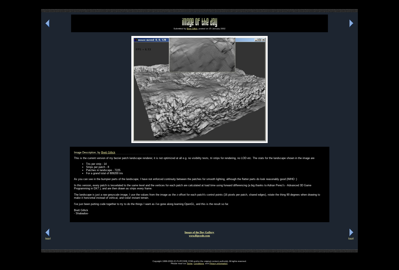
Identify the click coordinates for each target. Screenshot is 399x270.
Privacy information (218, 263)
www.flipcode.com (199, 235)
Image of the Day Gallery (199, 232)
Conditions (199, 263)
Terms (189, 263)
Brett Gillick (192, 28)
